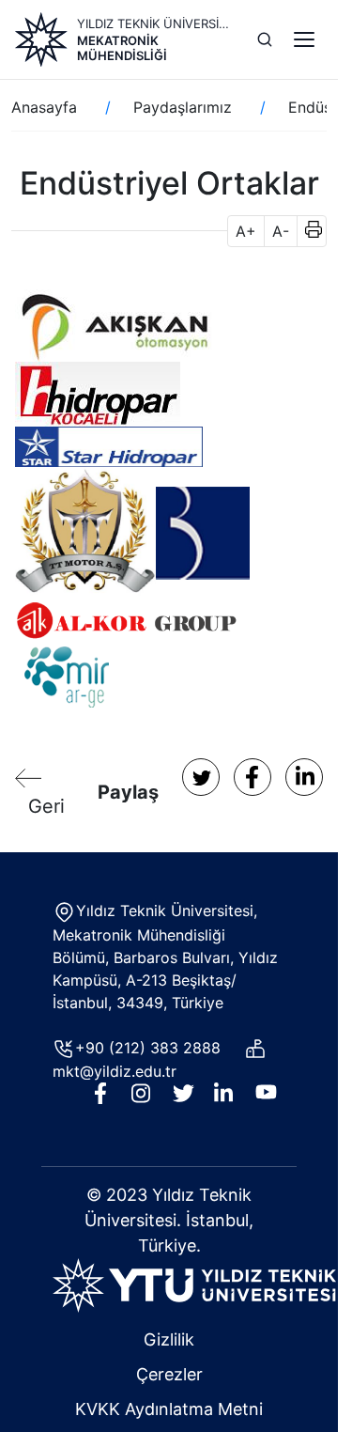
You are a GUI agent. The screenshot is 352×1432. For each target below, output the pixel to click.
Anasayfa (44, 107)
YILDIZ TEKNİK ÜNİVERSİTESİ (156, 23)
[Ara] (264, 39)
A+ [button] (246, 231)
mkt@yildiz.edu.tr (117, 1071)
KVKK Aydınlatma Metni (169, 1409)
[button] (307, 231)
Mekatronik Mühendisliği (122, 48)
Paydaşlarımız (182, 107)
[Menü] (304, 39)
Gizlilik (169, 1339)
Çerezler (169, 1374)
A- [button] (280, 231)
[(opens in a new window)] (117, 325)
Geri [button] (46, 806)
